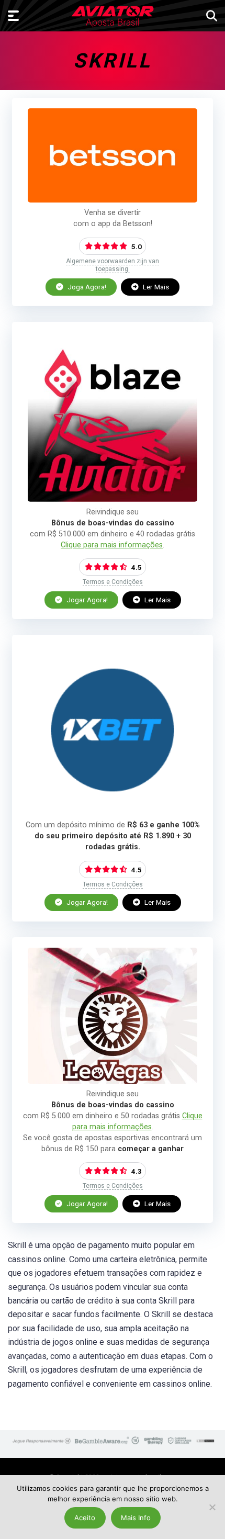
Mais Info (136, 1517)
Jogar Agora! (86, 600)
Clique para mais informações (112, 545)
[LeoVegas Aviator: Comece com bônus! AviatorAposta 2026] (112, 1081)
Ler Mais (155, 287)
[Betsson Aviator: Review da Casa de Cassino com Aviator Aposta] (112, 200)
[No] (212, 1507)
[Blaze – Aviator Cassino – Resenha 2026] (112, 499)
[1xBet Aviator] (112, 812)
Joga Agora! (86, 287)
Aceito (84, 1517)
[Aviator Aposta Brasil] (112, 16)
